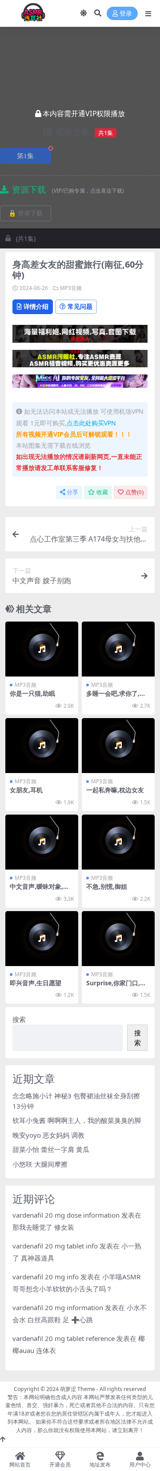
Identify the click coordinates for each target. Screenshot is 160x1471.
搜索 (19, 1019)
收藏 (102, 492)
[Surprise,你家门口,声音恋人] (118, 938)
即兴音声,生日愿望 (35, 983)
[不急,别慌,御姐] (118, 842)
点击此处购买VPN (91, 423)
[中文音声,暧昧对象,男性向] (41, 842)
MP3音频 (71, 288)
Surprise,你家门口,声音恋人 (116, 987)
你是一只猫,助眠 (32, 693)
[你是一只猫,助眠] (41, 649)
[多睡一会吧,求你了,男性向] (118, 649)
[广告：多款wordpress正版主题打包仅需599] (80, 336)
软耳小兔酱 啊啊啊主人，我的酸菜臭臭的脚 (76, 1120)
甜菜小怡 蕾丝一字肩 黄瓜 (50, 1149)
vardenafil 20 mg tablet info (55, 1245)
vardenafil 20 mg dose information (66, 1214)
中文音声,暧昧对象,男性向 (39, 890)
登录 (126, 13)
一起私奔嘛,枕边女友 (115, 790)
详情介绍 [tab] (36, 306)
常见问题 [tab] (80, 306)
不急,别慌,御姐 (106, 886)
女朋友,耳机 (26, 790)
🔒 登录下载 (25, 213)
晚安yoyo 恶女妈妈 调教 (48, 1135)
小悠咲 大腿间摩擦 (40, 1164)
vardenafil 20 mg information (57, 1307)
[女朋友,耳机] (41, 745)
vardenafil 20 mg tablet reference (63, 1338)
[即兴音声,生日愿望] (41, 938)
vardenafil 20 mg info (45, 1276)
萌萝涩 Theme (77, 1389)
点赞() (134, 492)
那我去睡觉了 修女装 (43, 1227)
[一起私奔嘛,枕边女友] (118, 745)
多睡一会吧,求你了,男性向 (116, 697)
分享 (72, 492)
